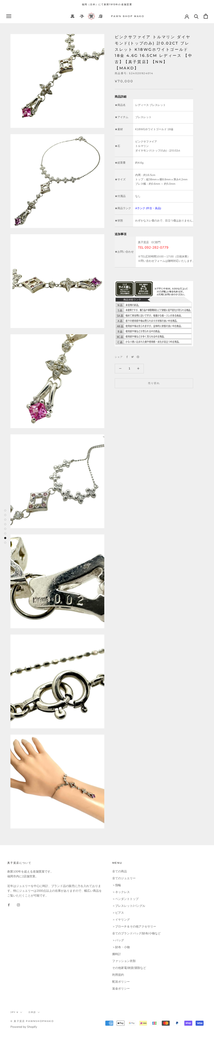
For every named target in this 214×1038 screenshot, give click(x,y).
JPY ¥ (14, 1012)
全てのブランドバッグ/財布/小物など (136, 933)
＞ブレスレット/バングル (128, 906)
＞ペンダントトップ (125, 899)
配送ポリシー (121, 982)
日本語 (32, 1012)
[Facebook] (127, 357)
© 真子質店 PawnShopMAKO (32, 1021)
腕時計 (116, 954)
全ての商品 (119, 871)
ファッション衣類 (124, 961)
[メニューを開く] (8, 16)
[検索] (196, 16)
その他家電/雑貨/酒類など (129, 968)
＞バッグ (118, 940)
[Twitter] (132, 357)
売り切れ (154, 383)
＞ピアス (118, 913)
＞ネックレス (121, 892)
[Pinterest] (138, 357)
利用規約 (118, 975)
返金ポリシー (121, 989)
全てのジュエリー (124, 878)
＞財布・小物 (121, 947)
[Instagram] (18, 904)
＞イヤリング (121, 920)
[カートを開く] (206, 16)
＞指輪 (116, 885)
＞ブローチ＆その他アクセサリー (134, 927)
